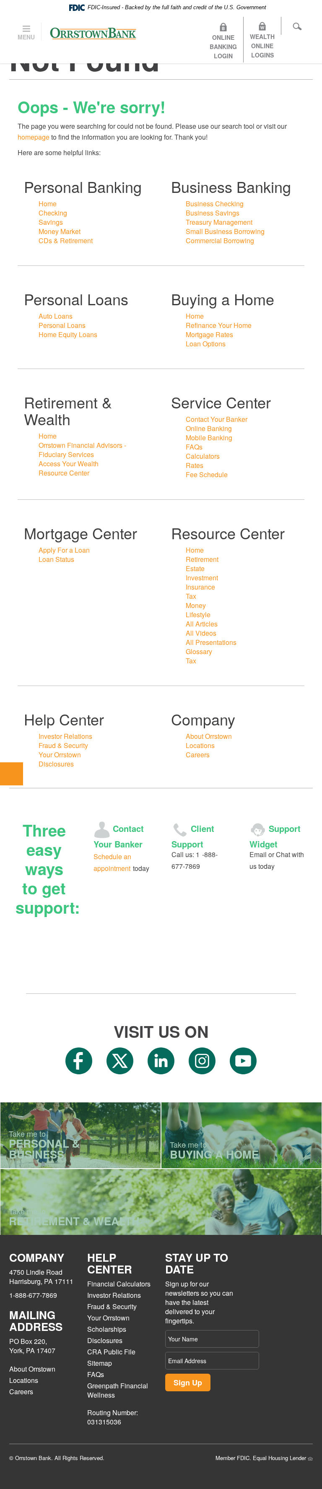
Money (196, 605)
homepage (33, 137)
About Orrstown (209, 736)
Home (48, 203)
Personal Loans (62, 325)
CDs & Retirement (66, 240)
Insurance (200, 587)
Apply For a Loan (64, 550)
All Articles (202, 624)
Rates (194, 465)
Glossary (199, 651)
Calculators (203, 456)
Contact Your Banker (216, 419)
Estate (195, 568)
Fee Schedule (207, 474)
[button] (11, 773)
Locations (200, 745)
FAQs (194, 447)
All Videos (201, 633)
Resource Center (64, 473)
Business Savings (212, 213)
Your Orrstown (60, 754)
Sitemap (99, 1363)
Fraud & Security (63, 745)
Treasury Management (219, 222)
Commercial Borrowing (220, 240)
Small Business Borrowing (225, 231)
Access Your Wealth (69, 463)
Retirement (202, 559)
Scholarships (106, 1329)
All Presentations (211, 642)
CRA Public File (111, 1351)
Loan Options (206, 343)
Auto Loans (56, 316)
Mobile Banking (209, 437)
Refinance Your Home (219, 325)
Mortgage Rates (209, 334)
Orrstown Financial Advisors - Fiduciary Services (82, 449)
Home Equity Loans (68, 334)
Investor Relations (65, 736)
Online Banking (209, 428)
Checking (53, 213)
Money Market (59, 231)
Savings (51, 222)
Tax (191, 596)
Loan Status (56, 559)
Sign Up (188, 1382)
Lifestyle (198, 614)
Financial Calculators (119, 1284)
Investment (202, 577)
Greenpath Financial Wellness (117, 1390)
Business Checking (215, 203)
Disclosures (56, 764)
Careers (198, 754)
